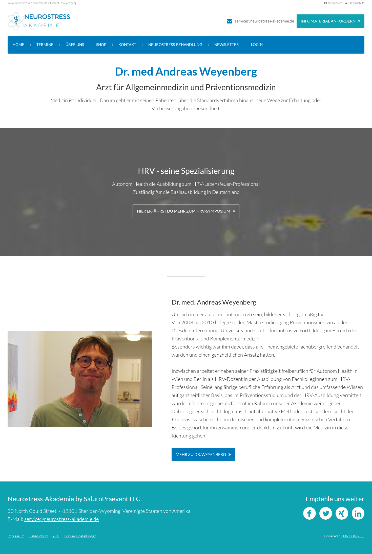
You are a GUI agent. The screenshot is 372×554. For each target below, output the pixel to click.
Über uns (75, 44)
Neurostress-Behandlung (175, 44)
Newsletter (226, 44)
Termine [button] (44, 44)
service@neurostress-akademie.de (264, 21)
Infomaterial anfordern (328, 20)
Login (257, 44)
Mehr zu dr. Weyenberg (201, 454)
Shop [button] (101, 44)
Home (18, 44)
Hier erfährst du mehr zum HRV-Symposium (183, 211)
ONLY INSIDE (353, 536)
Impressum (335, 3)
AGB (55, 536)
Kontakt (127, 44)
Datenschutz (356, 3)
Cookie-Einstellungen (80, 536)
